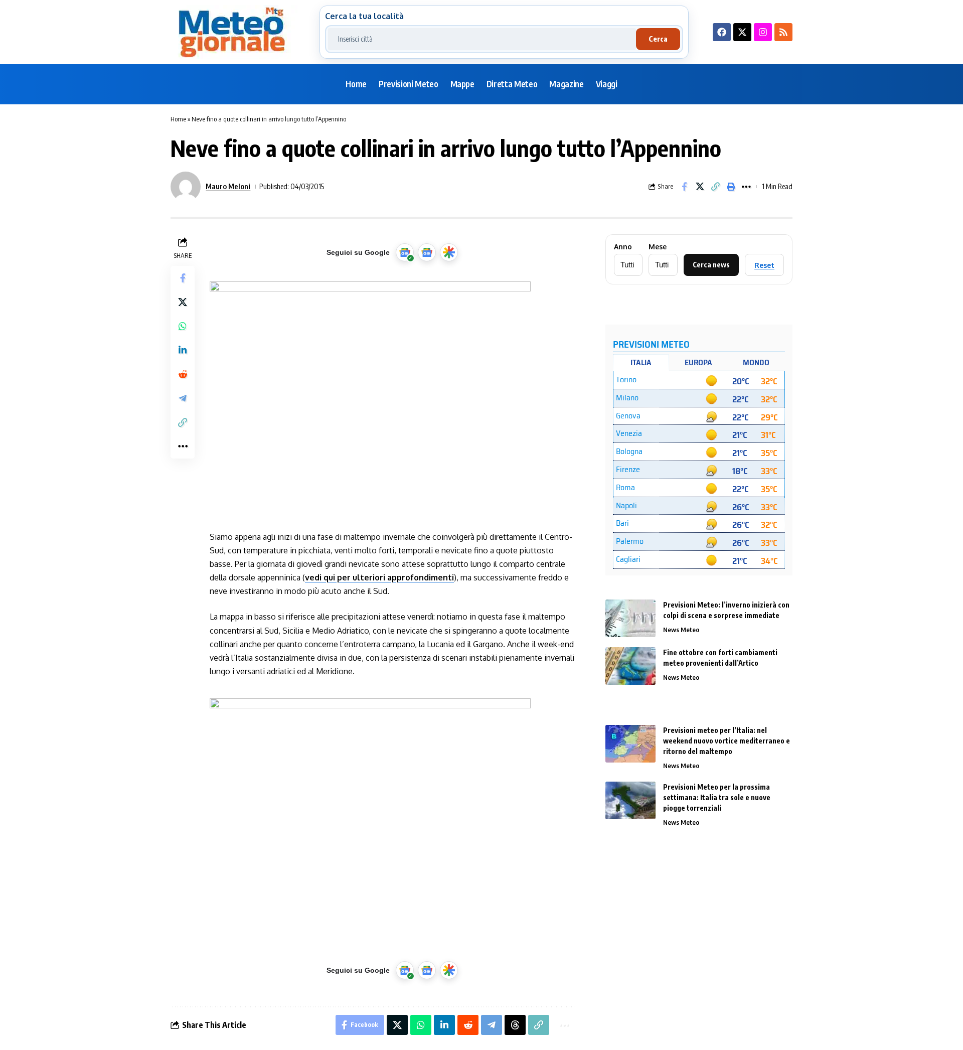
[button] (715, 187)
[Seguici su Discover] (449, 252)
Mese (658, 247)
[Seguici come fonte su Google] (405, 252)
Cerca (658, 39)
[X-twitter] (742, 32)
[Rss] (783, 32)
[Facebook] (722, 32)
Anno (623, 247)
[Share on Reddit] (183, 374)
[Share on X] (700, 187)
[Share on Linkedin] (183, 350)
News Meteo (681, 630)
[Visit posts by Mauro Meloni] (186, 187)
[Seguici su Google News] (427, 252)
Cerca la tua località (364, 16)
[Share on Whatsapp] (183, 326)
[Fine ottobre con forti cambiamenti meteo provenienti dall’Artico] (630, 666)
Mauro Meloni (228, 186)
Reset (764, 265)
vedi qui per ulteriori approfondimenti (379, 577)
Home (178, 119)
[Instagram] (763, 32)
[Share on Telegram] (183, 398)
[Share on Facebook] (684, 187)
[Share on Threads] (515, 1025)
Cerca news (711, 264)
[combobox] (482, 39)
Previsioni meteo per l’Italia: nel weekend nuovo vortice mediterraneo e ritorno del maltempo (726, 741)
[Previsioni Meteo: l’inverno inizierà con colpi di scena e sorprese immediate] (630, 618)
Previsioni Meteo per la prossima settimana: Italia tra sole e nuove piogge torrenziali (716, 797)
